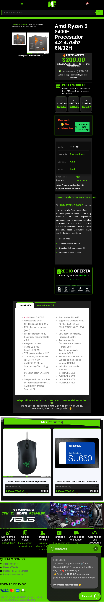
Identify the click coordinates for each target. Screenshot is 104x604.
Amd (72, 162)
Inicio (14, 24)
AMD (26, 317)
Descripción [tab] (25, 305)
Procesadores (22, 24)
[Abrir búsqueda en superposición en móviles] (52, 12)
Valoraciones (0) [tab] (45, 305)
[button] (95, 548)
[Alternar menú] (21, 4)
